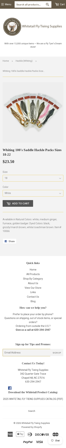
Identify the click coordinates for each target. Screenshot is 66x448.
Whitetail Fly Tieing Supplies (35, 423)
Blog (33, 301)
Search (31, 411)
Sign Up (57, 352)
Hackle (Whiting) (24, 61)
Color (5, 187)
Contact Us (33, 296)
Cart (62, 4)
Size (5, 172)
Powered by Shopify (31, 427)
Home (6, 61)
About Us (33, 283)
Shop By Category (33, 278)
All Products (33, 274)
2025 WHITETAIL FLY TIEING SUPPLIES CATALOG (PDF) (33, 399)
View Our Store (33, 287)
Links (33, 292)
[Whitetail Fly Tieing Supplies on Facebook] (10, 388)
